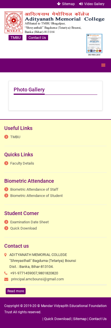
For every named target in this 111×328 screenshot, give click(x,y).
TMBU (15, 37)
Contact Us (37, 37)
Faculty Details (22, 163)
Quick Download (23, 228)
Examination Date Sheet (29, 222)
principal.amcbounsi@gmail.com (37, 279)
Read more (15, 291)
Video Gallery (94, 4)
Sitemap (68, 4)
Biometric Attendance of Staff (34, 189)
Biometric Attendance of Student (36, 196)
